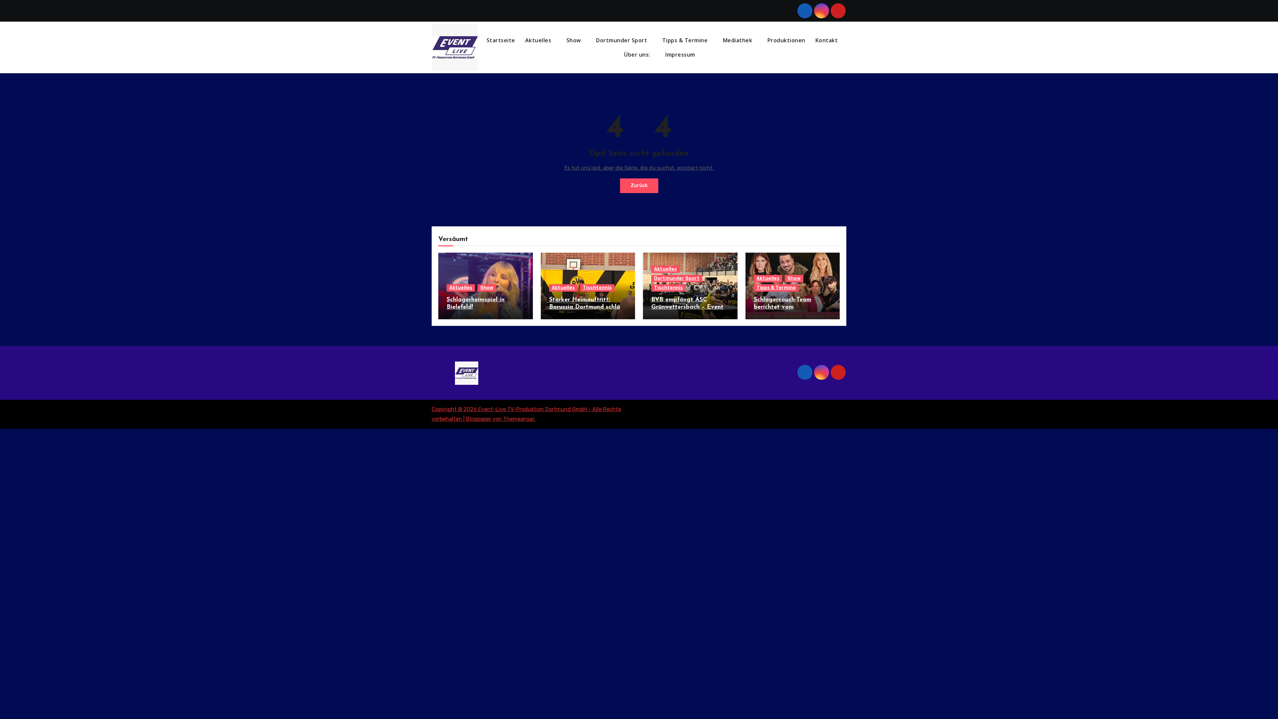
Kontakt (826, 40)
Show (574, 40)
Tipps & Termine (685, 40)
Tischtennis (597, 288)
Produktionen (786, 40)
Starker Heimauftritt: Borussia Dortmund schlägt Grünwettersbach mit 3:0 (588, 307)
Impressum (681, 54)
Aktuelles (539, 40)
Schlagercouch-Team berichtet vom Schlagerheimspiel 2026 (788, 307)
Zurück (639, 185)
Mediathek (738, 40)
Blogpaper (478, 419)
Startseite (501, 40)
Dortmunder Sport (622, 40)
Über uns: (638, 54)
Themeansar (518, 419)
